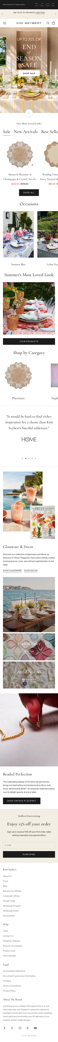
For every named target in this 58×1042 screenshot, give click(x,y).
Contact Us (8, 936)
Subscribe (29, 854)
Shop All (29, 192)
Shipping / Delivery (11, 941)
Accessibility (9, 915)
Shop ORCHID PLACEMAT (21, 801)
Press (5, 881)
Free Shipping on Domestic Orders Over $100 (29, 12)
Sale (6, 132)
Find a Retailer (9, 955)
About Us (7, 876)
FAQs (5, 931)
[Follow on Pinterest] (27, 1028)
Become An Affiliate (12, 891)
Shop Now (29, 651)
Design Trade (9, 901)
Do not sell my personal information (19, 976)
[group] (29, 70)
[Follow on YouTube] (35, 1028)
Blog (5, 886)
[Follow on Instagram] (19, 1028)
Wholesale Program (12, 906)
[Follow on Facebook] (4, 1028)
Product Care (9, 951)
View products (29, 341)
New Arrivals (26, 132)
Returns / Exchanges (12, 946)
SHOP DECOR (30, 570)
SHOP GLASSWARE (12, 570)
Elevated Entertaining (29, 609)
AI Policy (7, 981)
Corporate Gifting (11, 896)
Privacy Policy (9, 991)
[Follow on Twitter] (12, 1028)
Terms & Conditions (12, 986)
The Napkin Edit (29, 679)
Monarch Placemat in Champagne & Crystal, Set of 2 (19, 177)
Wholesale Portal (10, 911)
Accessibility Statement (14, 971)
